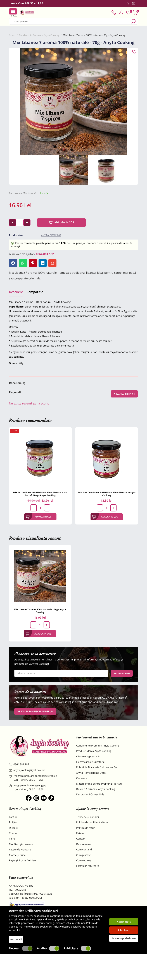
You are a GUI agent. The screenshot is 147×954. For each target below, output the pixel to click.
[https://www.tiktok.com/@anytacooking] (51, 798)
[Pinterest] (33, 263)
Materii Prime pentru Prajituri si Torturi (99, 783)
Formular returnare (87, 866)
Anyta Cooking (51, 235)
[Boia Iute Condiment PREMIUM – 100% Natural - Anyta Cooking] (106, 458)
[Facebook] (13, 263)
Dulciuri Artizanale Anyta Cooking (95, 789)
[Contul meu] (121, 12)
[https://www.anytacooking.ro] (27, 12)
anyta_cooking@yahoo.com (29, 770)
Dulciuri (13, 828)
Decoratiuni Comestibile (90, 794)
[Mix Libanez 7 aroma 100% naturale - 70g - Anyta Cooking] (40, 576)
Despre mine (83, 844)
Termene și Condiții (87, 817)
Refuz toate (123, 930)
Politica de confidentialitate (92, 822)
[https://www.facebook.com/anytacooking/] (29, 798)
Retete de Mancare (20, 849)
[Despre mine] (137, 4)
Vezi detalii (16, 939)
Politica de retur (85, 828)
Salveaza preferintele (124, 938)
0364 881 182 (45, 254)
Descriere (16, 292)
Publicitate (71, 948)
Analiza (42, 948)
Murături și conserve (21, 844)
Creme (13, 833)
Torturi (13, 817)
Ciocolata (81, 778)
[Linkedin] (43, 263)
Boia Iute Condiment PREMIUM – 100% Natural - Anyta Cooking (107, 494)
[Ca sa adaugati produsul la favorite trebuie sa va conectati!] (134, 52)
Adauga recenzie (124, 394)
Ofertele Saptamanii (87, 756)
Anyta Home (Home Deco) (91, 773)
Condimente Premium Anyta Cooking (98, 745)
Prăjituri (13, 822)
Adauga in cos (64, 222)
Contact (80, 838)
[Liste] (128, 12)
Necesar (14, 948)
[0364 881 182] (129, 3)
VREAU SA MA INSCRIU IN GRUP (35, 711)
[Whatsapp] (23, 263)
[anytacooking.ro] (40, 746)
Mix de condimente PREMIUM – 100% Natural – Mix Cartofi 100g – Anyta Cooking (40, 494)
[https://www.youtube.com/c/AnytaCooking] (44, 798)
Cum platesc (83, 855)
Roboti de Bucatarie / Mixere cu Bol (96, 767)
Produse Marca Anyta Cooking (93, 751)
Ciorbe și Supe (17, 855)
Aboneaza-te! (121, 673)
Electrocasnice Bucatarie (90, 762)
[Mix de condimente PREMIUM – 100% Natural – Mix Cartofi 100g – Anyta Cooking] (40, 458)
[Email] (52, 263)
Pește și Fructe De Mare (23, 860)
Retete (80, 833)
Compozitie (35, 292)
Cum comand (84, 849)
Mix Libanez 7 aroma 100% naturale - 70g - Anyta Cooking (40, 611)
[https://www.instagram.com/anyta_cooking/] (36, 798)
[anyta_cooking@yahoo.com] (134, 3)
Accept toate (124, 921)
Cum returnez (84, 860)
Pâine (12, 838)
